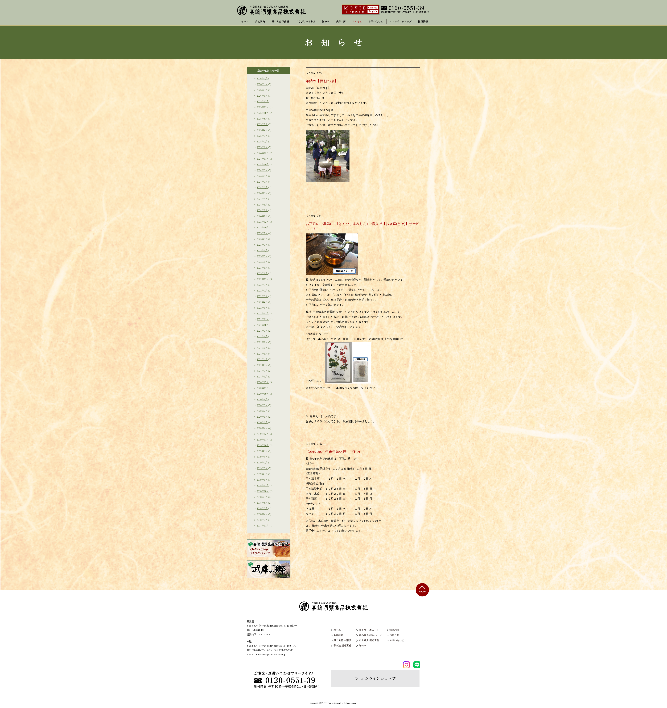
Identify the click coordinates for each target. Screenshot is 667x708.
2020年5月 (262, 422)
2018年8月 (262, 502)
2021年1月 (262, 376)
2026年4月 (262, 84)
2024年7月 (262, 181)
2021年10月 (263, 325)
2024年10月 (263, 164)
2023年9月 (262, 233)
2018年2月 (262, 520)
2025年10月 (263, 113)
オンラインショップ (400, 21)
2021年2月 (262, 371)
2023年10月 (263, 227)
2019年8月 (262, 457)
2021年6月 (262, 348)
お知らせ (357, 21)
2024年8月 (262, 176)
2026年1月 (262, 95)
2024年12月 (263, 153)
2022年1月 (262, 308)
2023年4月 (262, 262)
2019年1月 (262, 480)
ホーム (245, 21)
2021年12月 (263, 313)
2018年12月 (263, 485)
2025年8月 (262, 118)
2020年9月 (262, 399)
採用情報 (423, 21)
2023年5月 (262, 256)
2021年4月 (262, 359)
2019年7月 (262, 462)
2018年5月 (262, 508)
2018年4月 (262, 514)
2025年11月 (263, 107)
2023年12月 (263, 222)
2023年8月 (262, 239)
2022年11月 (263, 279)
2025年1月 (262, 147)
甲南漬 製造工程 (342, 645)
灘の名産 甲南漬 (280, 21)
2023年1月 (262, 273)
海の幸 (325, 21)
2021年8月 (262, 336)
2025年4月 (262, 130)
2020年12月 (263, 382)
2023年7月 (262, 245)
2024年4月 (262, 199)
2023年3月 (262, 267)
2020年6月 (262, 416)
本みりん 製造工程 (369, 640)
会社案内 (260, 21)
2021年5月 (262, 353)
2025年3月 (262, 136)
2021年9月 (262, 331)
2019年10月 (263, 445)
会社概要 (338, 635)
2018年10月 (263, 491)
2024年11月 (263, 159)
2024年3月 (262, 204)
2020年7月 (262, 411)
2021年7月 (262, 342)
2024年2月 (262, 210)
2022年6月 (262, 296)
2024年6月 (262, 187)
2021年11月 (263, 319)
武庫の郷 (341, 21)
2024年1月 (262, 216)
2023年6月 (262, 250)
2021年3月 (262, 365)
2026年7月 (262, 78)
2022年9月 (262, 285)
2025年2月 (262, 141)
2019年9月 (262, 451)
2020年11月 (263, 388)
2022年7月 (262, 290)
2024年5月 (262, 193)
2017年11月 (263, 525)
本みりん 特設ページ (370, 635)
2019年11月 (263, 439)
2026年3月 (262, 90)
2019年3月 (262, 474)
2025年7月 (262, 124)
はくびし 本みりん (306, 21)
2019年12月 (263, 434)
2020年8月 (262, 405)
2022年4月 (262, 302)
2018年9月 (262, 497)
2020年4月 (262, 428)
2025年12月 (263, 101)
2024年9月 (262, 170)
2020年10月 (263, 394)
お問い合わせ (375, 21)
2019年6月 (262, 468)
